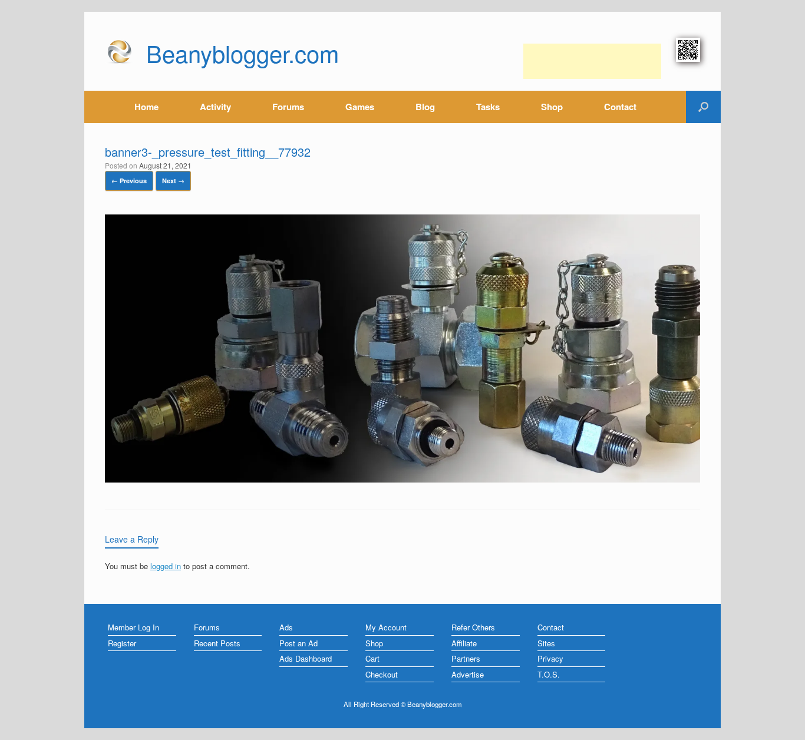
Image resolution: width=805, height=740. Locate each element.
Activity (215, 106)
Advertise (467, 674)
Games (359, 106)
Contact (620, 106)
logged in (165, 565)
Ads (286, 627)
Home (146, 106)
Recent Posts (217, 643)
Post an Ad (298, 643)
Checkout (381, 674)
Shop (552, 106)
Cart (372, 658)
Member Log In (133, 627)
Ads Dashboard (305, 658)
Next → (173, 180)
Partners (465, 658)
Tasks (488, 106)
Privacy (550, 658)
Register (122, 643)
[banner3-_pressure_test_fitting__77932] (402, 479)
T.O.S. (548, 674)
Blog (425, 106)
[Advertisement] (592, 61)
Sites (546, 643)
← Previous (129, 180)
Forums (288, 106)
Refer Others (473, 627)
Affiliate (464, 643)
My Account (386, 627)
